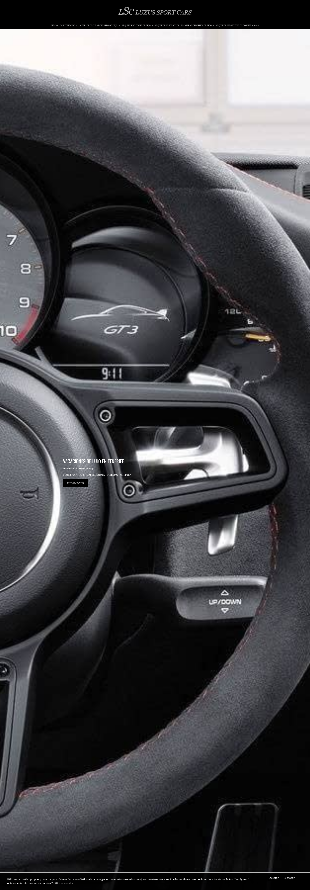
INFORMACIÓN (75, 483)
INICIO (54, 25)
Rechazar (289, 877)
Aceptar (274, 877)
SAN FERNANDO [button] (68, 25)
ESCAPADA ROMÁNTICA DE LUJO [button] (196, 25)
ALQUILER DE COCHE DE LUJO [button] (136, 25)
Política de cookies (62, 883)
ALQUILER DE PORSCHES (167, 25)
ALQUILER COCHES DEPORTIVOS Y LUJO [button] (98, 25)
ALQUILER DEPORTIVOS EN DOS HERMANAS (237, 25)
